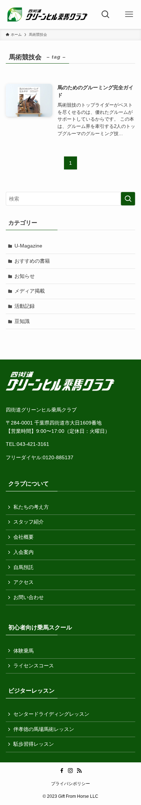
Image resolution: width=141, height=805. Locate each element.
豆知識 (22, 321)
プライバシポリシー (70, 783)
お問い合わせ (28, 597)
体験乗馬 (23, 651)
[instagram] (70, 770)
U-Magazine (28, 246)
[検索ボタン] (106, 14)
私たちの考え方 (31, 507)
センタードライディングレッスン (51, 714)
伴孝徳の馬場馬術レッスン (43, 729)
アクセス (23, 582)
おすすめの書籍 (32, 261)
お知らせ (24, 276)
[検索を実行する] (128, 199)
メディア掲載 (29, 291)
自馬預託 (23, 567)
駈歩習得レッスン (33, 744)
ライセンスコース (33, 665)
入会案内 (23, 552)
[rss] (79, 770)
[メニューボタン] (129, 14)
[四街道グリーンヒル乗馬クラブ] (47, 14)
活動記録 (24, 306)
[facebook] (62, 770)
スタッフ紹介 (28, 522)
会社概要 (23, 537)
